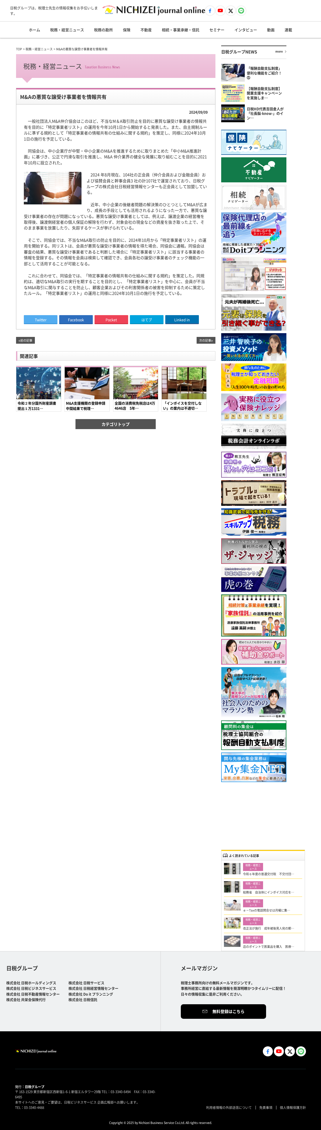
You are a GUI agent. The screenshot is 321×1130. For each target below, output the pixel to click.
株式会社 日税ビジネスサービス (31, 988)
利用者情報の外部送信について (229, 1107)
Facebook (76, 319)
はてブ (146, 319)
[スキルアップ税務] (253, 522)
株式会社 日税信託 (82, 999)
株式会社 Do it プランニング (90, 993)
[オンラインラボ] (253, 436)
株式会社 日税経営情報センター (93, 988)
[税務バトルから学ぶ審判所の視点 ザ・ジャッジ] (253, 551)
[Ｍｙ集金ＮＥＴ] (253, 767)
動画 (271, 29)
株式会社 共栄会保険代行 (26, 999)
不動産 (146, 29)
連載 (288, 29)
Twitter (40, 319)
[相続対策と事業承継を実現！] (253, 615)
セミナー (216, 29)
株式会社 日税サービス (86, 982)
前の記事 (26, 340)
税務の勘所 (103, 29)
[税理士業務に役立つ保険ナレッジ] (253, 407)
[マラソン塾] (253, 692)
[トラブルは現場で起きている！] (253, 493)
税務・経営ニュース (67, 29)
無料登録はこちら (228, 1011)
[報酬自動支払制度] (253, 735)
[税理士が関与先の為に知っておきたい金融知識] (253, 377)
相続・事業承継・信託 (180, 29)
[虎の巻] (253, 579)
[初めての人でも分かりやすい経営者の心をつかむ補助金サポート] (253, 652)
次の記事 (205, 340)
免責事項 (265, 1107)
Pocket (111, 319)
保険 (126, 29)
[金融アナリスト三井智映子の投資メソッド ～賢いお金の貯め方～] (253, 347)
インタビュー (245, 29)
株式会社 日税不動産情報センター (33, 993)
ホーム (34, 29)
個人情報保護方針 (293, 1107)
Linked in (182, 319)
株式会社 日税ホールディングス (31, 982)
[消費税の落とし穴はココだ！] (253, 465)
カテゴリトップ (116, 424)
